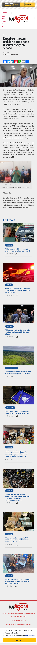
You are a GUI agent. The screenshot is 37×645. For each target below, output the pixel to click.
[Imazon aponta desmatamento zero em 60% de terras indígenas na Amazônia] (18, 355)
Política (9, 326)
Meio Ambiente (11, 368)
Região (9, 285)
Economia (10, 407)
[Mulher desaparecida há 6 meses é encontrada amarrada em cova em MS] (18, 232)
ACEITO (19, 640)
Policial (9, 245)
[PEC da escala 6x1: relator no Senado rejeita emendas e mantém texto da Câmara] (18, 314)
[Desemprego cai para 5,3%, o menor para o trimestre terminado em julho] (18, 395)
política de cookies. (30, 635)
